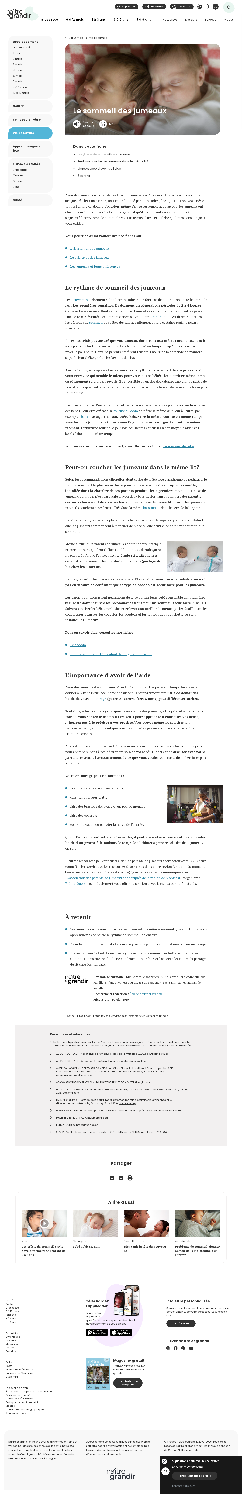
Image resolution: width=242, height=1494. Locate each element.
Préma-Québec (76, 883)
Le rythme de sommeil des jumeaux (104, 154)
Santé (17, 200)
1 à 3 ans (99, 20)
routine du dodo (125, 411)
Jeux (16, 187)
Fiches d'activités (26, 164)
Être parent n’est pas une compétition (29, 1391)
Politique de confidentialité (22, 1402)
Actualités (170, 20)
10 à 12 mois (21, 93)
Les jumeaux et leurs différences (95, 266)
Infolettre (156, 6)
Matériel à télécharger (19, 1369)
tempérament (160, 316)
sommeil (96, 322)
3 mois (17, 64)
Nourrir (18, 106)
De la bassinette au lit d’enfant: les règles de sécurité (111, 654)
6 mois (17, 81)
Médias (10, 1406)
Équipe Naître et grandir (146, 994)
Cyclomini (12, 1376)
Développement (25, 42)
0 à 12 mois (75, 20)
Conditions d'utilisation (19, 1398)
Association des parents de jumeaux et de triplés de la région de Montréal (123, 877)
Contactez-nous (16, 1413)
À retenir (84, 176)
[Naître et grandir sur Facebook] (176, 1348)
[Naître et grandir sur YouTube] (191, 1348)
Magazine (12, 1344)
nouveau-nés (81, 299)
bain (84, 416)
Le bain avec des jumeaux (89, 257)
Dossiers (191, 20)
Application (129, 6)
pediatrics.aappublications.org (75, 1075)
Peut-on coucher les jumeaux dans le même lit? (113, 161)
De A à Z (11, 1300)
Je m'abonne (181, 1323)
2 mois (17, 59)
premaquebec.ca (87, 1125)
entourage (98, 698)
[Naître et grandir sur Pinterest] (183, 1348)
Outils (9, 1362)
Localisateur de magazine (128, 1382)
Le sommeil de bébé (178, 446)
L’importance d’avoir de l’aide (99, 169)
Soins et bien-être (27, 120)
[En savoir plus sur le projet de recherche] (165, 1471)
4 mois (17, 70)
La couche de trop (17, 1388)
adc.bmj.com (71, 1093)
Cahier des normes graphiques (25, 1409)
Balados (210, 20)
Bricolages (20, 170)
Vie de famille (98, 38)
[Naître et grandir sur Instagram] (168, 1348)
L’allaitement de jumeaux (89, 248)
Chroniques (13, 1337)
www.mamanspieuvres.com (163, 1110)
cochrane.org (127, 1103)
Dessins (18, 181)
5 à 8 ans (143, 20)
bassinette (151, 507)
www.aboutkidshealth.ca (153, 1054)
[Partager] (111, 1177)
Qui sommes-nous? (18, 1395)
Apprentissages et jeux (27, 148)
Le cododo (78, 645)
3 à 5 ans (121, 20)
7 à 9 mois (20, 87)
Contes (18, 175)
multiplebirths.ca (97, 1118)
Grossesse (49, 20)
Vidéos (229, 20)
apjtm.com (145, 1082)
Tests (9, 1366)
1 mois (17, 53)
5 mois (17, 76)
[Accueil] (23, 13)
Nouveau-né (21, 47)
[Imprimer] (130, 1177)
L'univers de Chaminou (19, 1373)
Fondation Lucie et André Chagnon (36, 1458)
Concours (184, 6)
